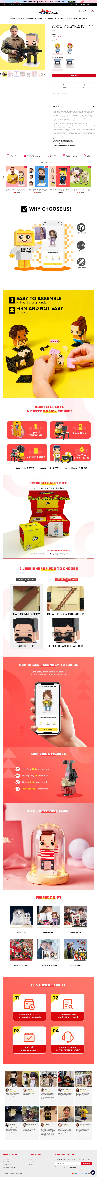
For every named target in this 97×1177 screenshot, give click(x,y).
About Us (31, 1159)
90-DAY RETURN (68, 145)
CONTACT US (74, 4)
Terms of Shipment (7, 1162)
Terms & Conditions (7, 1164)
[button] (3, 47)
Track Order (86, 4)
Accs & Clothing (63, 18)
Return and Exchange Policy (9, 1167)
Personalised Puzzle (16, 18)
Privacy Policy (6, 1159)
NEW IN (85, 18)
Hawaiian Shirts (52, 18)
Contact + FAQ (32, 1162)
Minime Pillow (42, 18)
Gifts (80, 18)
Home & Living (73, 18)
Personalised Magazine (30, 18)
